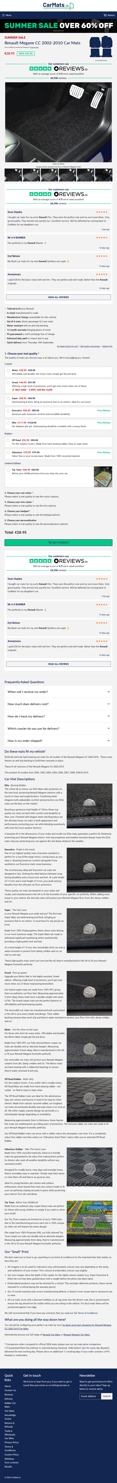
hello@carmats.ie (60, 1385)
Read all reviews (58, 297)
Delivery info (107, 346)
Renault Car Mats (51, 1334)
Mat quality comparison (90, 346)
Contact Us (10, 1390)
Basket (111, 15)
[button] (13, 175)
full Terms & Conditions (86, 1313)
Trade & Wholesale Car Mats (10, 1435)
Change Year (34, 47)
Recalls (8, 1466)
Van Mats (9, 1411)
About (8, 1386)
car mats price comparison (87, 1344)
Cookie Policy (12, 1454)
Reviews (9, 1394)
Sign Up (106, 1396)
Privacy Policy (12, 1442)
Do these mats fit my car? (67, 346)
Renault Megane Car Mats (77, 1334)
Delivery (9, 1399)
